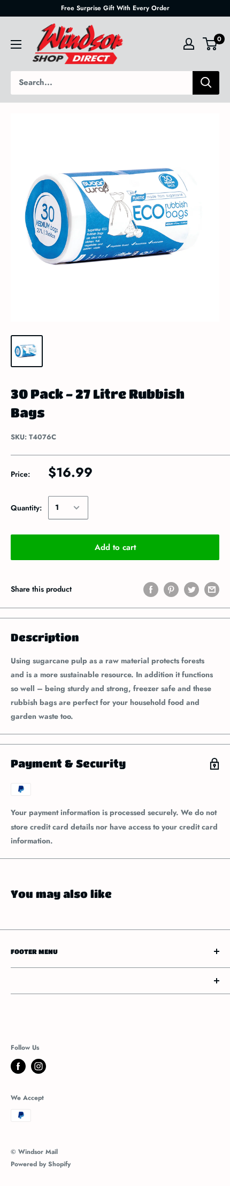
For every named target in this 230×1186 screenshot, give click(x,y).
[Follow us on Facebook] (18, 1066)
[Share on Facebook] (150, 589)
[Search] (206, 83)
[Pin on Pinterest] (171, 589)
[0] (210, 43)
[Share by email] (211, 589)
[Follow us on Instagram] (38, 1066)
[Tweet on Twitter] (191, 589)
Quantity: (26, 507)
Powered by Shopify (41, 1164)
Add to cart (115, 547)
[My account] (188, 44)
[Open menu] (16, 44)
